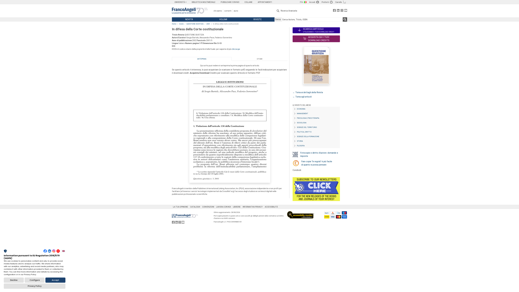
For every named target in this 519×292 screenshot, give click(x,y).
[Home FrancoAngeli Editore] (190, 11)
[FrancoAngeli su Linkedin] (338, 11)
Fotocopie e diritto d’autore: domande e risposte (319, 154)
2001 (208, 24)
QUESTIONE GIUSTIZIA (195, 24)
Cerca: (278, 19)
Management (302, 114)
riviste (181, 24)
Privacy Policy (34, 286)
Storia (300, 141)
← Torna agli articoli (302, 96)
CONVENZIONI (208, 207)
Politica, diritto (304, 132)
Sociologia (301, 123)
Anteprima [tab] (201, 59)
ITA (301, 2)
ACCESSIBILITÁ (271, 207)
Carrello (338, 2)
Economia (301, 109)
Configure (35, 280)
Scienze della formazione (308, 136)
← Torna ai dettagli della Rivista (308, 92)
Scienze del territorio (307, 127)
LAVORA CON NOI (223, 207)
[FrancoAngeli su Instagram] (342, 11)
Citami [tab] (259, 59)
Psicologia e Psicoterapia (308, 118)
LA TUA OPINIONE (180, 207)
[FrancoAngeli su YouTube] (345, 11)
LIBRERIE (237, 207)
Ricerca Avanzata (289, 10)
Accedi (312, 2)
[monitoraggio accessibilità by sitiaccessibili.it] (300, 212)
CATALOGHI (195, 207)
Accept (55, 280)
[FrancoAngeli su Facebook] (334, 11)
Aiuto (236, 11)
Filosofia (301, 146)
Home (174, 24)
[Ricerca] (345, 19)
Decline (13, 280)
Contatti (227, 11)
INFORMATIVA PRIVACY (253, 207)
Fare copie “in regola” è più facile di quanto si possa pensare (316, 163)
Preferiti (325, 2)
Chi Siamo (218, 11)
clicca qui (236, 49)
